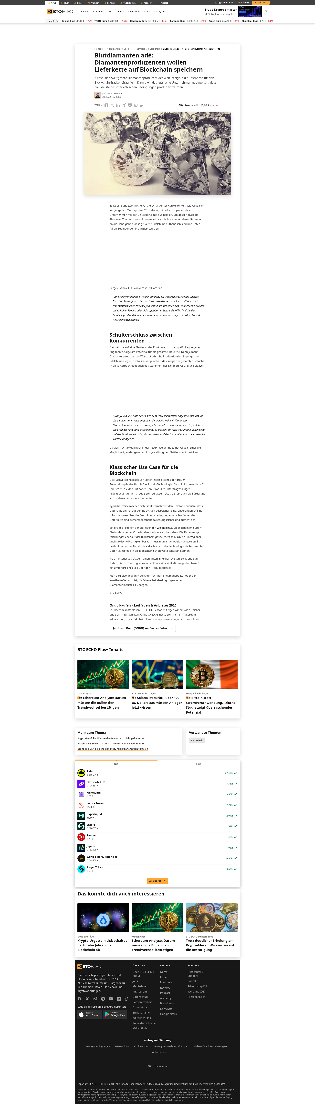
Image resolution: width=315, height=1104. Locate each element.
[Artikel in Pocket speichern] (130, 105)
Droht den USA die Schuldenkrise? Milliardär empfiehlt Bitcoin (112, 748)
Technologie (141, 49)
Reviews (165, 987)
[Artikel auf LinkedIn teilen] (118, 105)
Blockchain (155, 49)
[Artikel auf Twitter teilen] (112, 105)
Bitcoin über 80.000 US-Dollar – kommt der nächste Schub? (110, 743)
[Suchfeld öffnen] (266, 11)
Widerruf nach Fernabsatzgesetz (212, 1046)
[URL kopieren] (142, 105)
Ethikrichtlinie (141, 1012)
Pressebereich (196, 997)
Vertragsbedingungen (97, 1046)
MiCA (147, 11)
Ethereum (98, 11)
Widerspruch (159, 1052)
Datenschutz (140, 997)
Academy (165, 998)
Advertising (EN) (198, 986)
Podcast (165, 993)
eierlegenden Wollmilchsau (156, 528)
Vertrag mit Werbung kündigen (171, 1046)
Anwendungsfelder (121, 484)
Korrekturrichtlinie (144, 1023)
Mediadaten (140, 986)
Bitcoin (85, 11)
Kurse (163, 977)
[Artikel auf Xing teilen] (124, 105)
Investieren (134, 11)
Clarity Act (159, 11)
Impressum (140, 991)
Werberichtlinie (142, 1018)
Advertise (245, 2)
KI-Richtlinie (140, 1028)
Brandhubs (167, 1003)
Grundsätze (140, 1007)
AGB (150, 1066)
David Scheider (115, 93)
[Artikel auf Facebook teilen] (106, 105)
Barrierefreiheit (142, 1002)
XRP (109, 11)
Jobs (135, 981)
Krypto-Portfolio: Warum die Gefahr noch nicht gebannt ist (110, 738)
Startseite (98, 49)
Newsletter (167, 1008)
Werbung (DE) (196, 991)
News (163, 972)
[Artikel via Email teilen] (136, 105)
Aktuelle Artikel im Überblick (119, 49)
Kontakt (193, 981)
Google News (168, 1014)
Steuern (119, 11)
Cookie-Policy (141, 1046)
